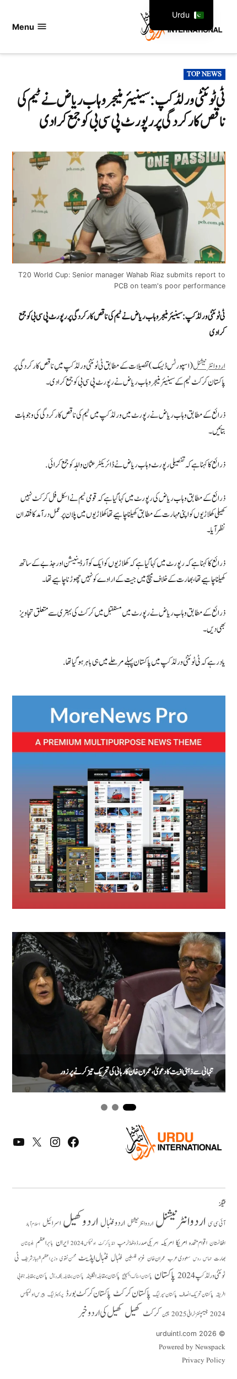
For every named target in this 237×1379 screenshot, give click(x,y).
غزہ (141, 1258)
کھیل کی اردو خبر (100, 1313)
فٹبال (117, 1258)
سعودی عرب (179, 1258)
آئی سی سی (216, 1223)
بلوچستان (27, 1244)
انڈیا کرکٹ (106, 1243)
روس (197, 1258)
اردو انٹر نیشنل (140, 1224)
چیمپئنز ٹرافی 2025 (189, 1314)
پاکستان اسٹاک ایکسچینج (137, 1277)
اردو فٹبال (112, 1223)
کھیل (133, 1313)
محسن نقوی (68, 1258)
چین (165, 1314)
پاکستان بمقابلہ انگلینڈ (103, 1276)
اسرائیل (51, 1223)
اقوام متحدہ (198, 1242)
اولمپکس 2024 (83, 1243)
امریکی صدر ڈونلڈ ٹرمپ (137, 1243)
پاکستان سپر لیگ (165, 1294)
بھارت (219, 1258)
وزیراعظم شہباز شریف (39, 1258)
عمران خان (156, 1258)
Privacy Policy (203, 1361)
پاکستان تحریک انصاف (196, 1294)
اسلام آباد (33, 1224)
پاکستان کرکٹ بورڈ (88, 1293)
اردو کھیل (80, 1221)
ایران (62, 1242)
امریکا (181, 1242)
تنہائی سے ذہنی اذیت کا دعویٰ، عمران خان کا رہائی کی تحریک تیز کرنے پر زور (136, 1072)
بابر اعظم (44, 1243)
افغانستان (217, 1243)
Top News (204, 74)
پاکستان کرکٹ (131, 1293)
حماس (207, 1258)
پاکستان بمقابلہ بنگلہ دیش (67, 1276)
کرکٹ (151, 1313)
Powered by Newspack (192, 1348)
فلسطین (130, 1258)
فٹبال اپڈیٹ (93, 1258)
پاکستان (164, 1275)
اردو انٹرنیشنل (209, 366)
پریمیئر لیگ (55, 1294)
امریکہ (167, 1243)
